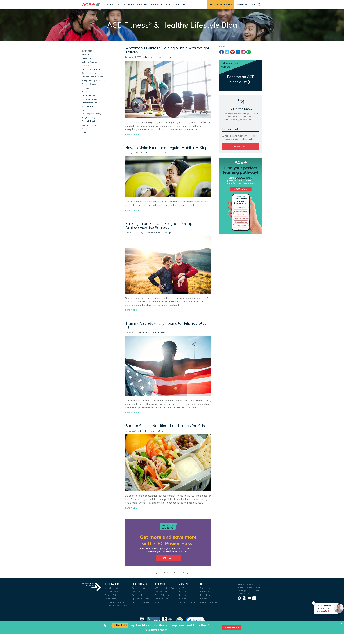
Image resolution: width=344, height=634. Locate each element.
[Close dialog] (341, 623)
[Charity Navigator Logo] (153, 620)
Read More (131, 134)
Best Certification (112, 592)
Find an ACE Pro (161, 599)
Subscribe (240, 146)
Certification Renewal (141, 602)
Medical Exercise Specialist (116, 606)
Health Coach (110, 599)
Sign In (252, 4)
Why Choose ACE (112, 588)
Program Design (158, 332)
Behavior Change (164, 153)
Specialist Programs (140, 599)
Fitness (85, 91)
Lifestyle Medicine (89, 102)
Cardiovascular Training (92, 69)
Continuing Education (141, 595)
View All (85, 54)
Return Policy (205, 595)
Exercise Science (89, 84)
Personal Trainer (112, 595)
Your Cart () (241, 4)
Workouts (86, 128)
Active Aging (87, 58)
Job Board (136, 592)
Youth (84, 132)
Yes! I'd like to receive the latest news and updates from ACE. (240, 137)
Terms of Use (205, 588)
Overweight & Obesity (91, 113)
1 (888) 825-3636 (245, 594)
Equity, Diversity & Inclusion (93, 80)
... (177, 572)
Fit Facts (85, 88)
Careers (182, 599)
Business (86, 65)
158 (182, 572)
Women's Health (166, 57)
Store (157, 602)
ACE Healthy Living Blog (164, 588)
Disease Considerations (92, 76)
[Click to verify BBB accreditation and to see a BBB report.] (168, 620)
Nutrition (160, 431)
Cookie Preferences (208, 602)
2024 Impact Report (187, 602)
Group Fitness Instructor (114, 602)
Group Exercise (88, 95)
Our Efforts (183, 592)
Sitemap (203, 599)
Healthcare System (90, 99)
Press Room (184, 595)
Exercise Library (161, 592)
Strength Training (89, 121)
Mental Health (88, 106)
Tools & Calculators (162, 595)
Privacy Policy (206, 592)
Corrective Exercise (90, 73)
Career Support (138, 588)
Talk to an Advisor (221, 4)
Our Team (183, 588)
